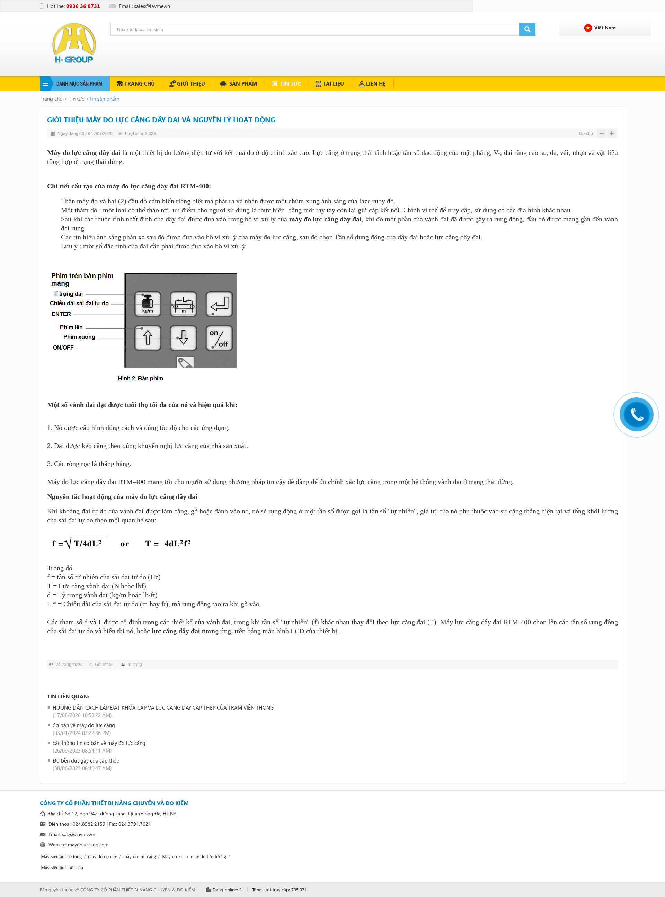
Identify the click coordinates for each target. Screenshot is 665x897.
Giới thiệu (191, 83)
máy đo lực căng (313, 219)
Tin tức (290, 83)
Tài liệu (333, 83)
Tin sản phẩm (104, 98)
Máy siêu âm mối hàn (62, 867)
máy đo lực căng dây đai (143, 186)
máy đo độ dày (102, 856)
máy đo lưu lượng (208, 856)
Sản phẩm (243, 83)
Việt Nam (605, 27)
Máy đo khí (173, 856)
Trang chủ (139, 83)
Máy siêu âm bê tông (61, 856)
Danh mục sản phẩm (79, 83)
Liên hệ (375, 83)
